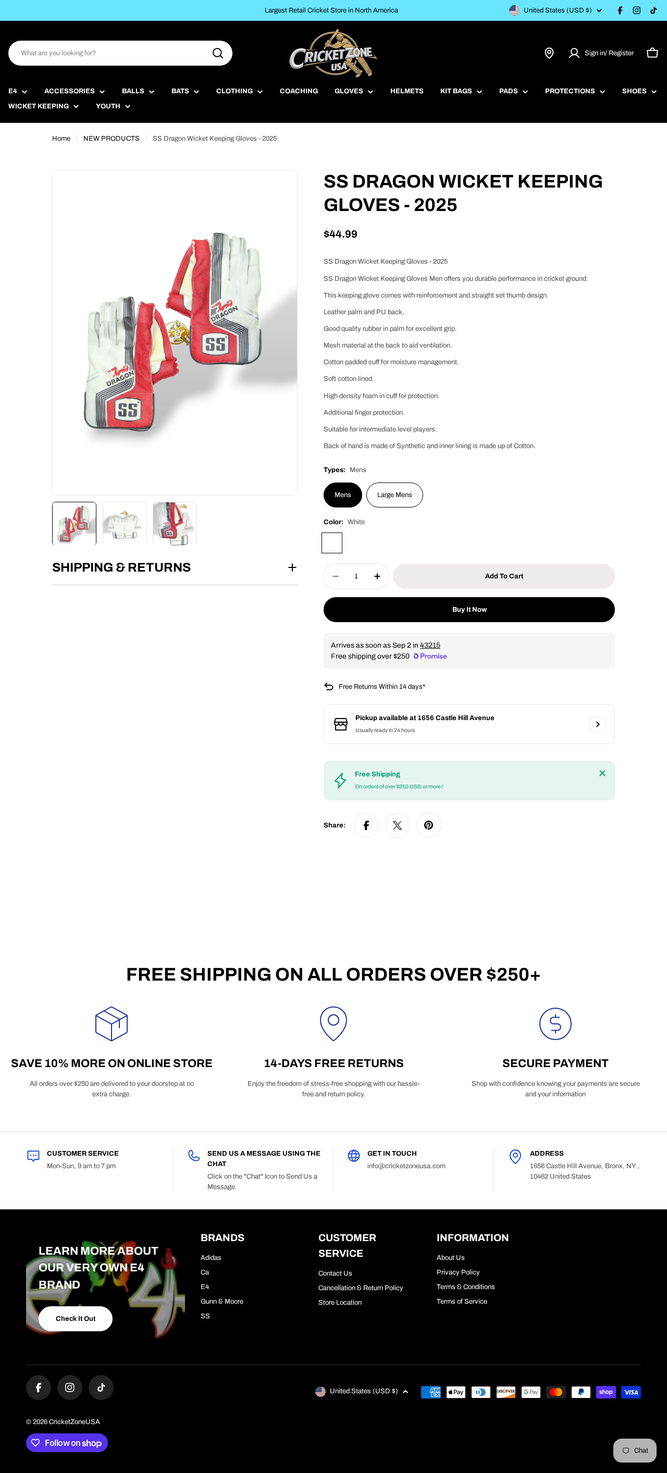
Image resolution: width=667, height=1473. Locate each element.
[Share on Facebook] (366, 825)
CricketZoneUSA (74, 1422)
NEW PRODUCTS (111, 138)
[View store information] (597, 724)
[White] (332, 543)
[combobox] (120, 53)
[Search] (218, 53)
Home (61, 138)
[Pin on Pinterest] (428, 825)
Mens (343, 495)
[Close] (602, 773)
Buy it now (469, 609)
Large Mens (394, 495)
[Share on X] (397, 825)
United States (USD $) (558, 10)
